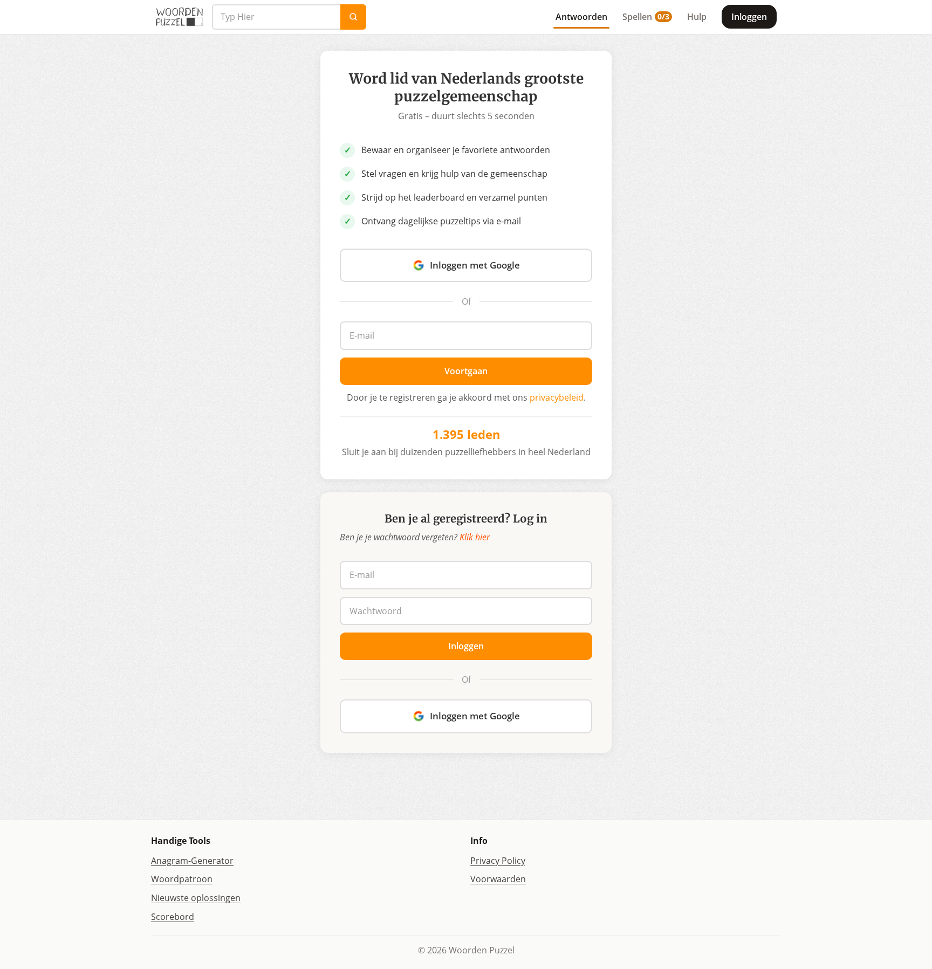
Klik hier (475, 537)
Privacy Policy (497, 861)
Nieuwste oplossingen (196, 898)
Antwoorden (581, 17)
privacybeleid (557, 397)
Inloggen (749, 17)
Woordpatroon (182, 879)
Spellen (645, 17)
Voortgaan (466, 371)
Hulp (697, 17)
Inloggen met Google (475, 265)
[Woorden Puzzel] (179, 16)
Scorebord (172, 917)
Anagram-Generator (192, 861)
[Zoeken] (353, 17)
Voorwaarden (498, 879)
